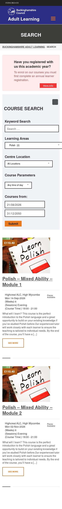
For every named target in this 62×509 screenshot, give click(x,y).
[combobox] (29, 164)
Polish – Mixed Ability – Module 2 (27, 410)
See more (13, 343)
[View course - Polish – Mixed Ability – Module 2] (28, 384)
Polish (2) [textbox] (13, 145)
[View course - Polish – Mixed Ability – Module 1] (28, 255)
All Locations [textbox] (13, 163)
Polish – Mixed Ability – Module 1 (27, 281)
